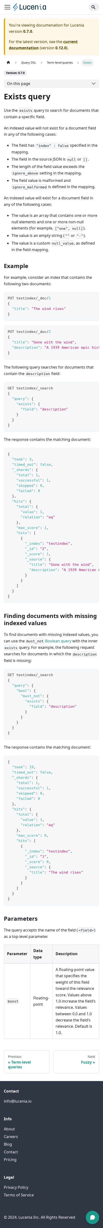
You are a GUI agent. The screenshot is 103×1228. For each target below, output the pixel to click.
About (9, 1129)
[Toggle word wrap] (84, 331)
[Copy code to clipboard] (93, 298)
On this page (18, 83)
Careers (11, 1136)
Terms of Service (19, 1195)
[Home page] (8, 62)
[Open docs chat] (92, 1217)
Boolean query (58, 641)
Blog (8, 1144)
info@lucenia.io (18, 1101)
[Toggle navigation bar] (7, 7)
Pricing (10, 1159)
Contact (11, 1152)
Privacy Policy (16, 1187)
